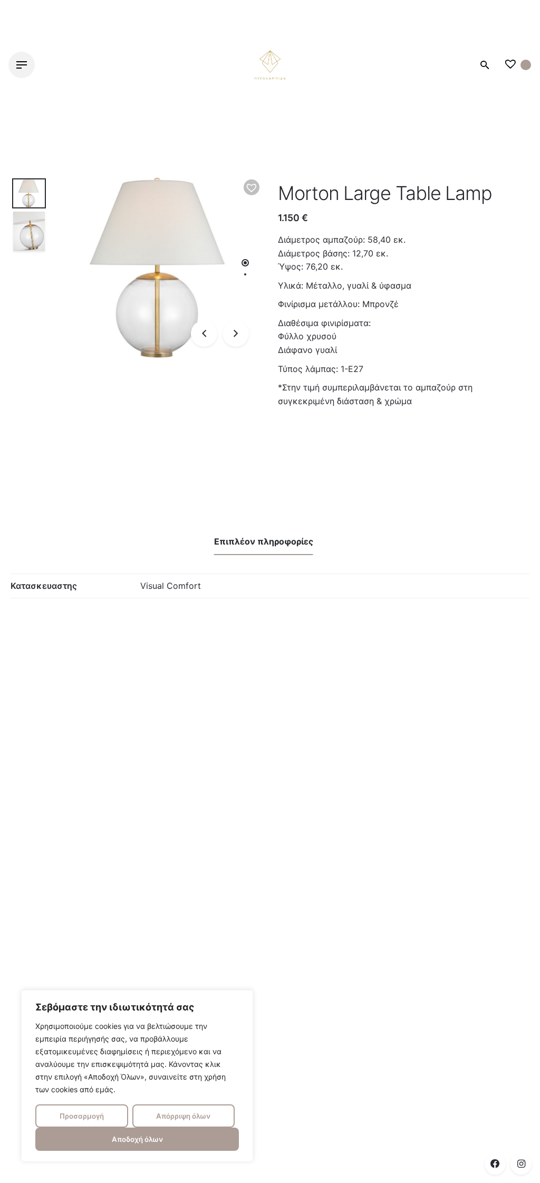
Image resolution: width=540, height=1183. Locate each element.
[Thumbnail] (270, 65)
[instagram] (521, 1164)
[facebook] (495, 1164)
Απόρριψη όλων (183, 1116)
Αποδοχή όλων (137, 1139)
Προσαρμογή (82, 1116)
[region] (137, 1076)
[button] (251, 187)
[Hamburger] (21, 65)
